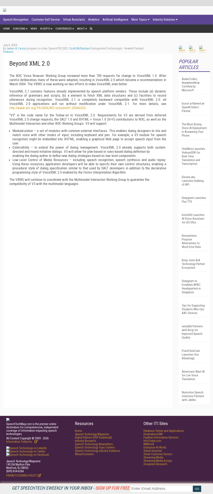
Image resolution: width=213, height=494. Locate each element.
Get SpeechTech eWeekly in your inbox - (70, 488)
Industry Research (85, 440)
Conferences (64, 28)
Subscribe (19, 28)
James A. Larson (16, 48)
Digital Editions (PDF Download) (93, 437)
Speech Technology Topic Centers (95, 447)
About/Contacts (84, 454)
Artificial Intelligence (115, 19)
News (34, 28)
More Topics (139, 19)
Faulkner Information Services (161, 437)
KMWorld (149, 444)
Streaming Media (153, 457)
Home (6, 28)
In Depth (45, 28)
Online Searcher (153, 450)
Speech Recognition (15, 19)
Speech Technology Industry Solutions (97, 450)
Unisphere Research (155, 464)
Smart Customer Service (158, 454)
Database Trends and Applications (164, 430)
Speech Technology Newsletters (94, 444)
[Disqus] (87, 241)
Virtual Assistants (74, 19)
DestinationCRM (153, 434)
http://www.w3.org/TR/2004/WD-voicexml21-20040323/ (47, 108)
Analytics (93, 19)
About (81, 28)
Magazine (92, 434)
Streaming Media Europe (158, 460)
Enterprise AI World (155, 447)
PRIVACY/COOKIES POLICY (21, 475)
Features (8, 51)
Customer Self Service (46, 19)
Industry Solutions (164, 19)
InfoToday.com (152, 440)
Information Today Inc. (19, 441)
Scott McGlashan (79, 48)
